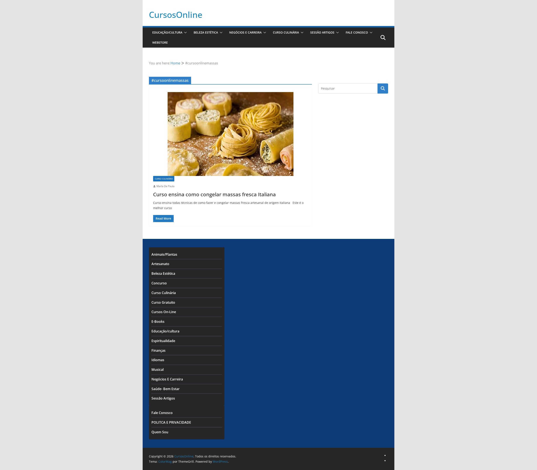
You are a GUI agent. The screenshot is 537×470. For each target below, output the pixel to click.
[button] (184, 32)
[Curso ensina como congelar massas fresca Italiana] (230, 134)
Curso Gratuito (163, 302)
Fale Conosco (357, 32)
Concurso (159, 283)
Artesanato (160, 264)
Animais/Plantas (164, 254)
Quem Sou (159, 432)
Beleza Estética (206, 32)
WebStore (160, 42)
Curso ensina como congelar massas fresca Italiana (214, 194)
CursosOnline (175, 14)
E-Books (157, 321)
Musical (157, 369)
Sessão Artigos (322, 32)
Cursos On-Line (163, 312)
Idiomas (157, 360)
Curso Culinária (286, 32)
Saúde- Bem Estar (165, 389)
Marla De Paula (165, 186)
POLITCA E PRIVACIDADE (171, 422)
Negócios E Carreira (245, 32)
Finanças (158, 350)
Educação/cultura (167, 32)
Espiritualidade (163, 341)
